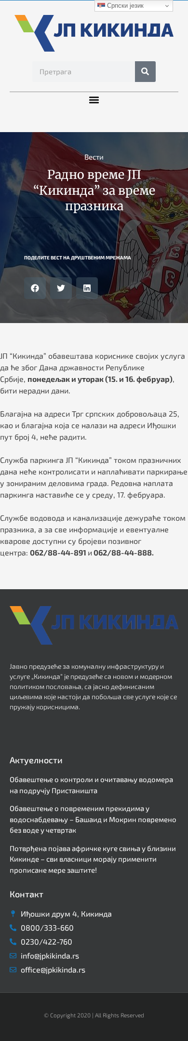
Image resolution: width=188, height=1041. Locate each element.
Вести (94, 156)
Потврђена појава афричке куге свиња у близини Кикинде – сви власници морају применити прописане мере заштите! (93, 859)
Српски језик (124, 5)
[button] (94, 100)
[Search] (145, 71)
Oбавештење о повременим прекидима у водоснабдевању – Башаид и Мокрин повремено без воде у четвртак (93, 819)
